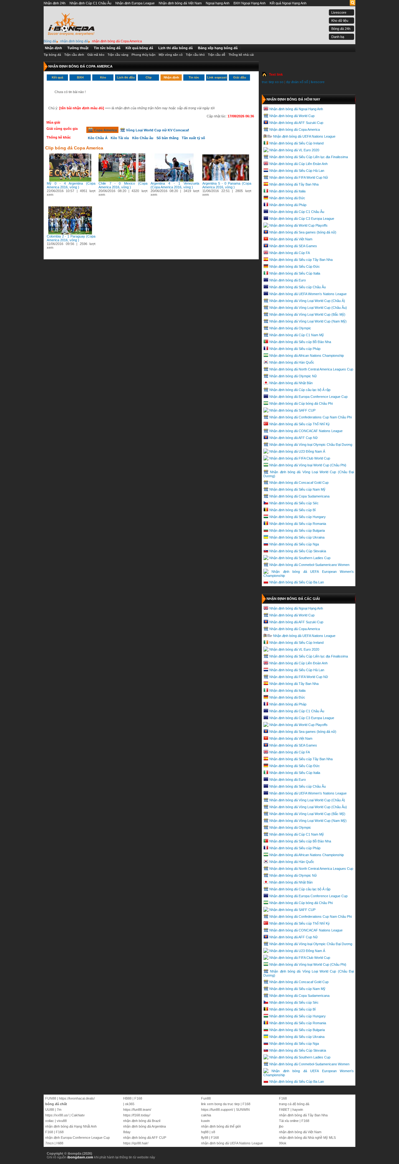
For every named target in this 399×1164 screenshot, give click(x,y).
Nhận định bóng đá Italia (287, 191)
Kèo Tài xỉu (120, 138)
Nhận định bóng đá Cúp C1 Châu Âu (296, 212)
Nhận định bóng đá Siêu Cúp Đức (294, 266)
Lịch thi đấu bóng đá (175, 48)
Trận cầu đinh (74, 54)
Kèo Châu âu (142, 138)
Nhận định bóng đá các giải (293, 599)
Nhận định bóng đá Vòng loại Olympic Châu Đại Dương (310, 444)
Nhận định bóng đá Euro (287, 280)
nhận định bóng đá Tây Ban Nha (303, 1115)
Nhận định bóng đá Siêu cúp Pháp (294, 349)
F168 (49, 1132)
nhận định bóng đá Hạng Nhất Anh (71, 1126)
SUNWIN (243, 1109)
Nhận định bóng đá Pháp (287, 205)
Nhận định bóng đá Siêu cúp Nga (294, 544)
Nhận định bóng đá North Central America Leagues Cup (311, 369)
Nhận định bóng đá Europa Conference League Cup (308, 396)
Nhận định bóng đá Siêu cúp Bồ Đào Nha (300, 342)
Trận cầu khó (195, 54)
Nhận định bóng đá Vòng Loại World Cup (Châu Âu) (308, 307)
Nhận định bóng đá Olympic (290, 328)
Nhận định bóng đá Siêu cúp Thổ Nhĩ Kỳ (299, 424)
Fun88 (206, 1098)
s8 (213, 1132)
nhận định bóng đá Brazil (141, 1121)
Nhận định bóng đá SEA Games (293, 246)
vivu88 (62, 1121)
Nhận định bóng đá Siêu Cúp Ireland (296, 143)
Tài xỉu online (289, 1121)
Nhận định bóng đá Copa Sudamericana (299, 496)
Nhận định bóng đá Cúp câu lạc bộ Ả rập (299, 390)
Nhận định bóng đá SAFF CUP (292, 410)
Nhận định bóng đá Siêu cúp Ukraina (296, 537)
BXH (80, 77)
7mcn (49, 1143)
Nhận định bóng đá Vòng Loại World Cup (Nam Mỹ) (308, 321)
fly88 (204, 1137)
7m (59, 1109)
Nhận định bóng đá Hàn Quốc (291, 362)
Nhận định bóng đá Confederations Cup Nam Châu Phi (310, 417)
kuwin (205, 1121)
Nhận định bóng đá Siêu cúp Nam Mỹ (297, 489)
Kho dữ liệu (339, 20)
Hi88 (59, 1143)
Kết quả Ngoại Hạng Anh (288, 3)
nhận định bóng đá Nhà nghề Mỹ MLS (307, 1137)
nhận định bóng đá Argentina (144, 1126)
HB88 (127, 1098)
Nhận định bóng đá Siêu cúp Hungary (297, 517)
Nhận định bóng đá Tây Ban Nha (294, 184)
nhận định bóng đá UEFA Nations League (232, 1143)
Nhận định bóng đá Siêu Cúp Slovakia (297, 551)
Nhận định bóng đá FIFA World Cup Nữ (298, 177)
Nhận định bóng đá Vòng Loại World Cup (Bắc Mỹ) (307, 314)
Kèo (103, 77)
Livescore (338, 12)
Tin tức (194, 77)
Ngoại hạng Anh (217, 3)
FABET (284, 1109)
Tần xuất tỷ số (193, 138)
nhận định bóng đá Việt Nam (300, 1132)
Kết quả (57, 77)
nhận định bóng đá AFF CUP (144, 1137)
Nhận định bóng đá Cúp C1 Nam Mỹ (296, 335)
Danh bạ (337, 37)
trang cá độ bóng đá (294, 1104)
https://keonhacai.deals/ (77, 1098)
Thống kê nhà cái (241, 54)
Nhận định (53, 48)
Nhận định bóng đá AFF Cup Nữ (293, 438)
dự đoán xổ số (297, 82)
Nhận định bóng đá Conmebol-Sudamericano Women (309, 565)
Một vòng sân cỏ (171, 54)
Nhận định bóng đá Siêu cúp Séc (294, 503)
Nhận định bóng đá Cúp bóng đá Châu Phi (301, 403)
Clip (148, 77)
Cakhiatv (78, 1115)
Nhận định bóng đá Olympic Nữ (293, 376)
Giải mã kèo (95, 54)
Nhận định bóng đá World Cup (292, 116)
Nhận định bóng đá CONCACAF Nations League (306, 431)
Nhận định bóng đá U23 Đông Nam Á (297, 451)
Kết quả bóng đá (139, 48)
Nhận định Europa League (135, 3)
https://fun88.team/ (137, 1109)
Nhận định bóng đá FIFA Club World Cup (299, 458)
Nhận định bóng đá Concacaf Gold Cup (299, 482)
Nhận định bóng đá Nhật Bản (291, 383)
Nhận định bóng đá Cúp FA (289, 253)
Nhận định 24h (54, 3)
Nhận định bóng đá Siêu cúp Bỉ (292, 510)
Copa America (105, 130)
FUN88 (50, 1098)
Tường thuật (78, 48)
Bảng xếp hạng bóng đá (218, 48)
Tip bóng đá (52, 54)
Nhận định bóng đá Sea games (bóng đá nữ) (302, 232)
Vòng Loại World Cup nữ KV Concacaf (157, 130)
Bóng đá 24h (340, 29)
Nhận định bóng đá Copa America (294, 129)
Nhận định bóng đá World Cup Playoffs (298, 225)
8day (127, 1132)
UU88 (49, 1109)
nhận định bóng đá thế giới (221, 1126)
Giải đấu (239, 77)
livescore (317, 82)
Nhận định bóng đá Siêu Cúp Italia (294, 273)
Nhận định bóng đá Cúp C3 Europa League (301, 218)
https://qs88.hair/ (135, 1143)
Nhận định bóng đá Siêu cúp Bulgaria (297, 530)
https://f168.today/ (136, 1115)
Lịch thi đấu (126, 77)
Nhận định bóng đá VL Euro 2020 (294, 150)
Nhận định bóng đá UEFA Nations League (304, 136)
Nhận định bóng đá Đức (287, 198)
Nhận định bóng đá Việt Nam (180, 3)
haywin (297, 1109)
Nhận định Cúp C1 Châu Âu (90, 3)
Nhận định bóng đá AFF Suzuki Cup (296, 123)
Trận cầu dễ (216, 54)
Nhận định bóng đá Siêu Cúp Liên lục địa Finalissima (308, 157)
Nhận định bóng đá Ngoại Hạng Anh (296, 109)
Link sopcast (217, 77)
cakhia (206, 1115)
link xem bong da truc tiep (220, 1104)
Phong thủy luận (144, 54)
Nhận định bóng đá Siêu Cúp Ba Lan (296, 582)
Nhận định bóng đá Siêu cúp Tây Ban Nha (301, 260)
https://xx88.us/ (57, 1115)
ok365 (129, 1104)
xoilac (49, 1121)
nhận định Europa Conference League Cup (77, 1137)
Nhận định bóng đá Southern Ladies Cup (299, 558)
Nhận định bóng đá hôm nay (293, 99)
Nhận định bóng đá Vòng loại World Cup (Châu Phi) (307, 465)
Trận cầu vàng (118, 54)
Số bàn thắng (167, 138)
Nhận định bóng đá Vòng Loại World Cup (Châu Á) (307, 301)
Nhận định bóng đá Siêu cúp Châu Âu (297, 287)
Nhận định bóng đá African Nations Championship (306, 355)
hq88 (205, 1132)
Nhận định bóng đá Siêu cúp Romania (297, 523)
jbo (281, 1126)
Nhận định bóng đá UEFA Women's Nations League (308, 294)
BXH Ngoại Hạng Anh (249, 3)
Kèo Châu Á (98, 138)
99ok (282, 1143)
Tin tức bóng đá (107, 48)
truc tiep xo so (272, 82)
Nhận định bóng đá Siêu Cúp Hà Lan (296, 170)
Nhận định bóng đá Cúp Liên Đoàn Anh (298, 164)
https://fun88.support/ (217, 1109)
